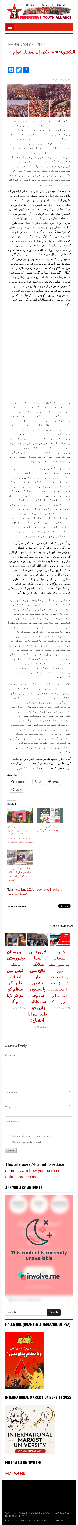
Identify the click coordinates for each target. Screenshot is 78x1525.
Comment (10, 1055)
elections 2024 (24, 889)
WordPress (28, 1520)
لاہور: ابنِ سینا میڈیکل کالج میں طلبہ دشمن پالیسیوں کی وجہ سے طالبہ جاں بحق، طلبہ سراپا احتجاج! (37, 986)
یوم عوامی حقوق (43, 222)
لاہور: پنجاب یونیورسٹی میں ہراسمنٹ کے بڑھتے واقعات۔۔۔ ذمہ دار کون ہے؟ (60, 976)
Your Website (12, 1121)
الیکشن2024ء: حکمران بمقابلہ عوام (44, 52)
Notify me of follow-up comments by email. (30, 1136)
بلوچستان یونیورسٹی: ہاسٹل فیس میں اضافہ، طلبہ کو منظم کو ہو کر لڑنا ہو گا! (15, 976)
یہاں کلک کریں (25, 767)
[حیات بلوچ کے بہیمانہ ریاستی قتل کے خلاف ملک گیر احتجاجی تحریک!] (20, 857)
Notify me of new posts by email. (25, 1142)
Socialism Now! (17, 894)
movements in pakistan (49, 889)
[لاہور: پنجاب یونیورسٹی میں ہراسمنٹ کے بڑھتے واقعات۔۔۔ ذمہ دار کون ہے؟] (60, 941)
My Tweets (15, 1473)
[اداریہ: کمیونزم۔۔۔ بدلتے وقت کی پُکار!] (50, 815)
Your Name (11, 1092)
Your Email (10, 1107)
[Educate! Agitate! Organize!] (39, 10)
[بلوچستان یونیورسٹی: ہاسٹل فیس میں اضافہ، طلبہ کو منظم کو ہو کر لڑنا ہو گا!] (15, 941)
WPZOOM (58, 1520)
